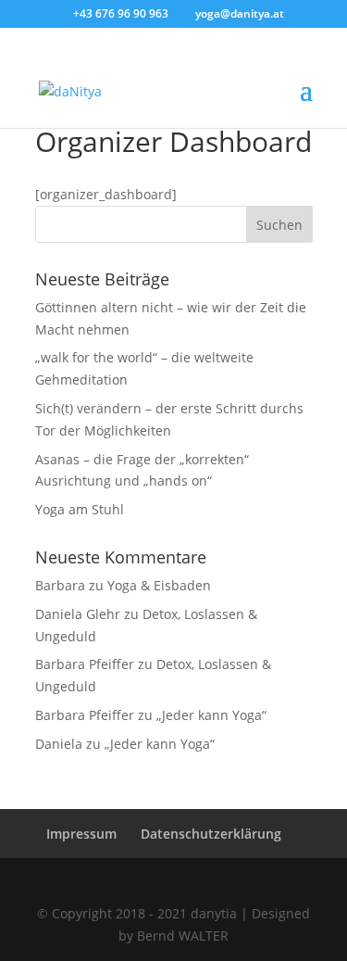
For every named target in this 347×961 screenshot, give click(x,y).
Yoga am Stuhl (79, 509)
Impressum (81, 833)
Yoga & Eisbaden (159, 585)
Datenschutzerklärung (211, 833)
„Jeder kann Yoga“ (211, 715)
